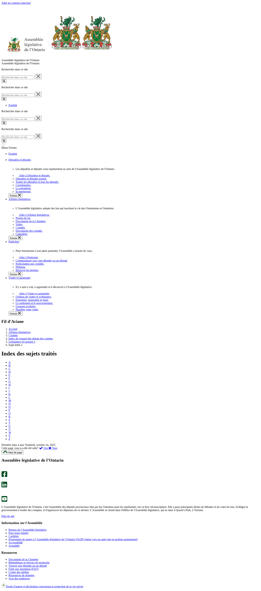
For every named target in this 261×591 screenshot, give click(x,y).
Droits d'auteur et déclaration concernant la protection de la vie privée (44, 586)
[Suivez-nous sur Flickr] (3, 494)
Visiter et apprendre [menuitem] (19, 277)
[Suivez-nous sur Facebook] (4, 476)
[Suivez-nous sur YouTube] (4, 500)
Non (54, 448)
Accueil (13, 328)
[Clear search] (38, 76)
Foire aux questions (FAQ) (24, 568)
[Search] (3, 81)
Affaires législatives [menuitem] (20, 199)
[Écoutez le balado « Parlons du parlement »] (3, 491)
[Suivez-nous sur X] (3, 479)
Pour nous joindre (18, 532)
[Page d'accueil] (56, 56)
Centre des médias (19, 572)
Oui (45, 448)
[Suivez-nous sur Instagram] (3, 469)
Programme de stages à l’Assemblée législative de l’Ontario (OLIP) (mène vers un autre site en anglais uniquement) (73, 539)
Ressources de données (21, 575)
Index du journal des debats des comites (31, 338)
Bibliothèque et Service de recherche (29, 562)
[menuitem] (34, 175)
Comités (13, 335)
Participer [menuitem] (14, 241)
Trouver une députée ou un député (28, 565)
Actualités (14, 545)
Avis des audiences (19, 578)
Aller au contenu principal (16, 2)
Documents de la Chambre (23, 559)
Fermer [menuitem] (14, 195)
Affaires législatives (20, 332)
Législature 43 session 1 (22, 341)
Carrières (14, 536)
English (13, 105)
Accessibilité (16, 542)
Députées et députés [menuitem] (20, 159)
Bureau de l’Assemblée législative (28, 529)
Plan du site (7, 516)
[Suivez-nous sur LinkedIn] (4, 486)
